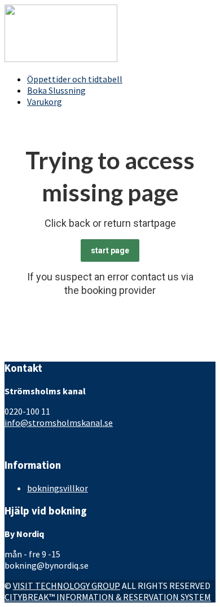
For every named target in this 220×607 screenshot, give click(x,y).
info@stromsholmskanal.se (59, 422)
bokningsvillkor (57, 488)
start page (110, 250)
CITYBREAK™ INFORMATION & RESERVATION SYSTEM (108, 596)
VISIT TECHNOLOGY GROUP (66, 585)
